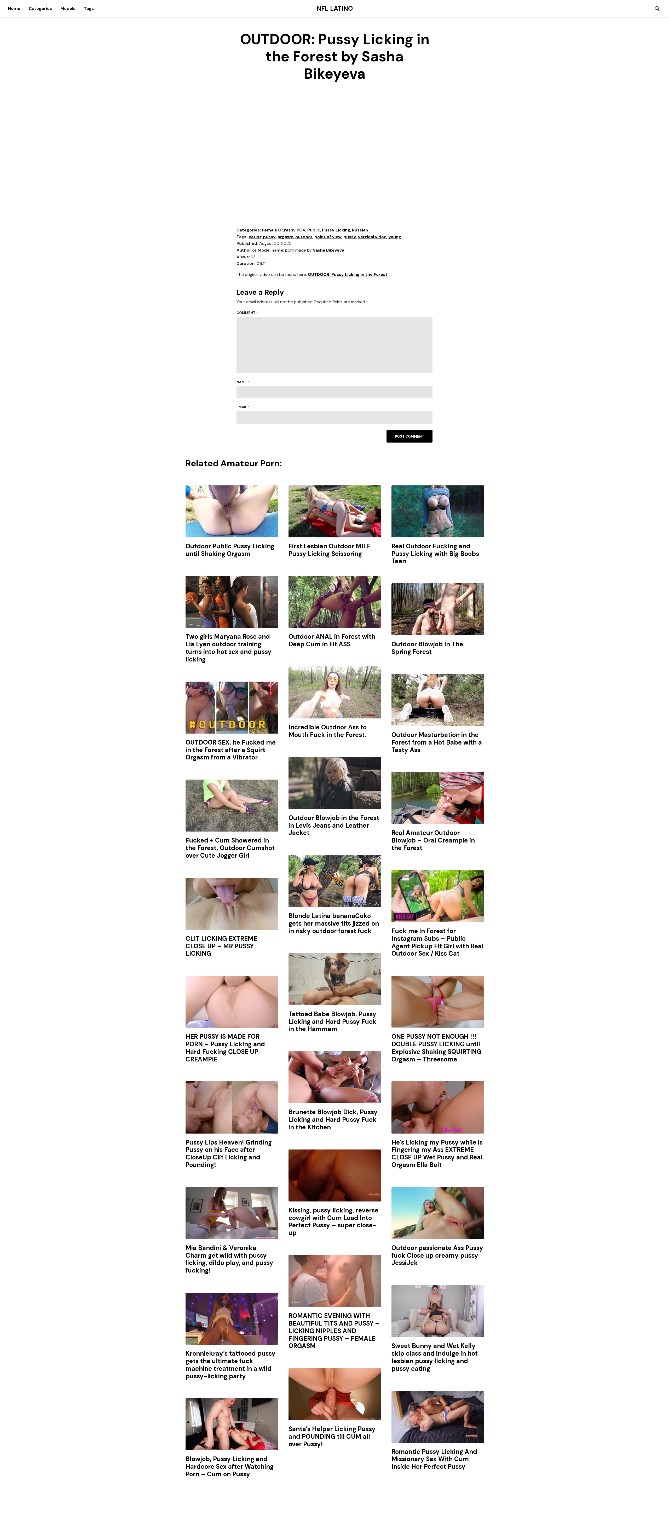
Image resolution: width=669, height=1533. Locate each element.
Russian (360, 230)
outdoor (304, 237)
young (394, 237)
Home (14, 8)
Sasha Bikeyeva (328, 250)
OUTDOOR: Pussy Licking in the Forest (348, 274)
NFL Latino (334, 8)
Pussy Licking (336, 230)
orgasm (285, 237)
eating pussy (262, 237)
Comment (247, 313)
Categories (40, 8)
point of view (328, 237)
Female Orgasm (278, 230)
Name (243, 382)
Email (243, 407)
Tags (89, 8)
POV (301, 230)
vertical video (372, 237)
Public (313, 230)
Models (68, 8)
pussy (349, 237)
